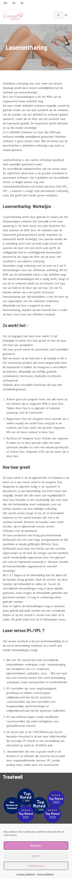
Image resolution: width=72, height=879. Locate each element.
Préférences (36, 866)
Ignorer (36, 856)
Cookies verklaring (25, 874)
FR (13, 3)
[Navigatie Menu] (58, 15)
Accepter (36, 845)
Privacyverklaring (45, 874)
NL (22, 3)
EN (5, 3)
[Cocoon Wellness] (14, 15)
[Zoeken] (66, 15)
